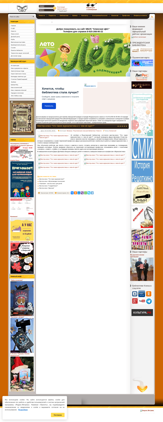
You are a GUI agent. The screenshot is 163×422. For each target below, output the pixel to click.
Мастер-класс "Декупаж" (46, 188)
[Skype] (88, 192)
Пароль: (41, 10)
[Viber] (82, 192)
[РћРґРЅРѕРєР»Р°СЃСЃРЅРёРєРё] (75, 192)
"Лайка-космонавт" (16, 280)
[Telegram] (92, 192)
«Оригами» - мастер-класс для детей (50, 183)
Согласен (58, 415)
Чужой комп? (63, 11)
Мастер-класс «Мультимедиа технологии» (52, 181)
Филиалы (69, 131)
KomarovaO (112, 131)
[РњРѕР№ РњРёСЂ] (78, 192)
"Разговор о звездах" (17, 317)
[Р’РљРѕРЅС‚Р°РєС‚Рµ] (72, 192)
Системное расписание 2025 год (21, 198)
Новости (98, 131)
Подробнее (23, 410)
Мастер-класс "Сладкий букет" (48, 186)
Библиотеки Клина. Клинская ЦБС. (22, 8)
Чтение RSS (152, 16)
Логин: (42, 6)
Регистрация (61, 7)
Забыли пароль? (62, 9)
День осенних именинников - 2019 (21, 241)
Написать (49, 106)
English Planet (14, 160)
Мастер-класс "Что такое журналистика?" (51, 179)
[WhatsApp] (85, 192)
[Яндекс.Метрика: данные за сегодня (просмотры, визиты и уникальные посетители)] (147, 410)
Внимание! (14, 216)
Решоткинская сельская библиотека (84, 131)
